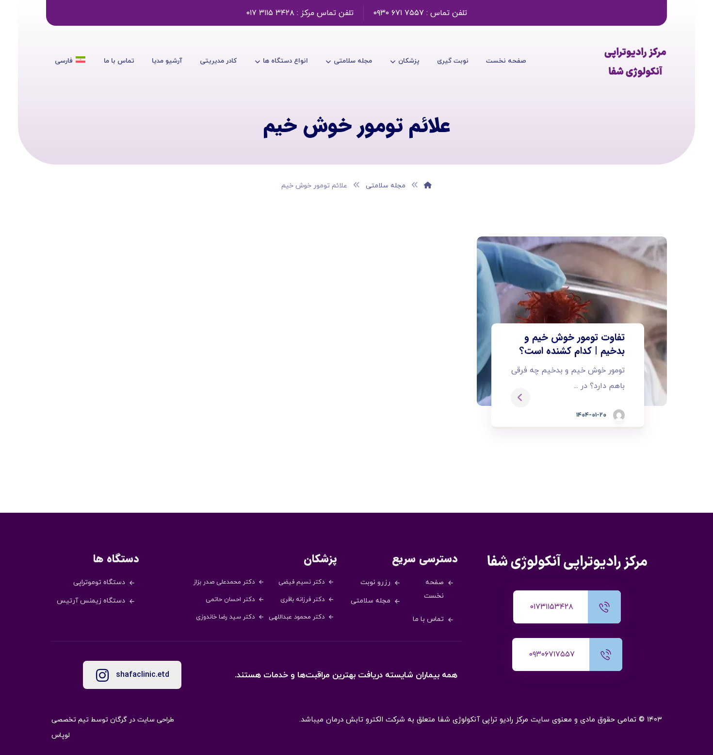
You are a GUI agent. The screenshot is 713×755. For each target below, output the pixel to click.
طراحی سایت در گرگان (142, 719)
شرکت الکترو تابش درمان (365, 720)
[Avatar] (619, 415)
